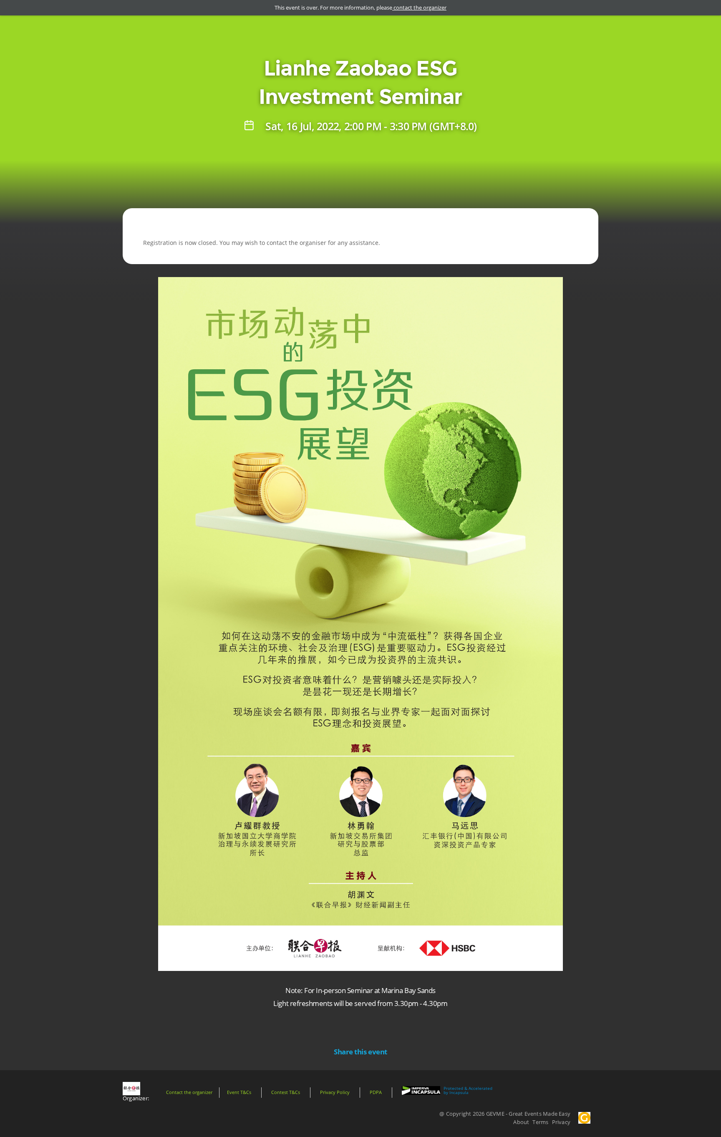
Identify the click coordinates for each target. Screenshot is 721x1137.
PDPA (376, 1092)
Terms (540, 1122)
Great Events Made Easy (539, 1113)
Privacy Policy (335, 1092)
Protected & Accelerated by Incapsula (468, 1090)
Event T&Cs (239, 1092)
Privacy (561, 1122)
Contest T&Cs (285, 1092)
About (521, 1122)
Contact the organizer (189, 1092)
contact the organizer (419, 7)
